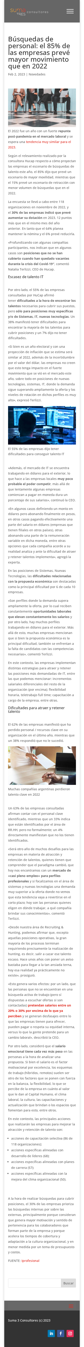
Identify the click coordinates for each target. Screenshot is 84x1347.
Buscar (68, 1283)
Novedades (37, 74)
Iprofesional (30, 1260)
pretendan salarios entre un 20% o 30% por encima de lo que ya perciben (39, 1010)
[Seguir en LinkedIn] (51, 1333)
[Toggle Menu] (70, 11)
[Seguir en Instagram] (70, 1333)
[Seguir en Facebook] (60, 1333)
